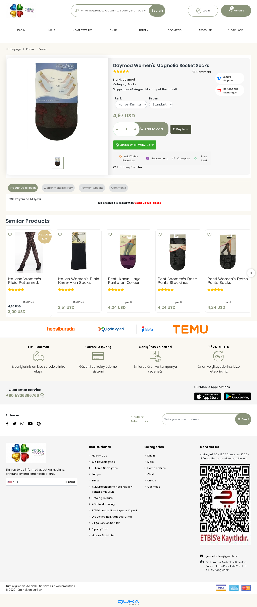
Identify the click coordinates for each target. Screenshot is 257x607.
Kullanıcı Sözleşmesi (105, 468)
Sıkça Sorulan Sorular (106, 523)
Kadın (151, 456)
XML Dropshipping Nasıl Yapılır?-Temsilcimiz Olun (112, 489)
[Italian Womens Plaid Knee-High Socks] (78, 252)
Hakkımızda (99, 456)
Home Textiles (156, 468)
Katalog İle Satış (102, 498)
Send (245, 419)
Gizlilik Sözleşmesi (103, 462)
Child (150, 474)
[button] (203, 11)
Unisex (151, 480)
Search (157, 10)
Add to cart (153, 129)
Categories (154, 447)
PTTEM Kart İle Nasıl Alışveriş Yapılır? (115, 510)
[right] (251, 273)
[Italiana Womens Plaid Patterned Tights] (28, 252)
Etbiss (95, 480)
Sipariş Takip (100, 529)
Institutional (100, 447)
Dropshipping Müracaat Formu (112, 517)
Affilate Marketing (103, 504)
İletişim (96, 474)
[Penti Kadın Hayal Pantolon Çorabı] (128, 252)
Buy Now (182, 129)
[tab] (23, 188)
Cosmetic (153, 487)
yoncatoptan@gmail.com (222, 556)
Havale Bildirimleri (103, 535)
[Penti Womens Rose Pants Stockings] (178, 252)
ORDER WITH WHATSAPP (137, 145)
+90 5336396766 (23, 395)
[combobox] (10, 481)
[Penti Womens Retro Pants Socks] (228, 252)
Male (150, 462)
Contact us (209, 447)
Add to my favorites (129, 167)
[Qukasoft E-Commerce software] (128, 602)
